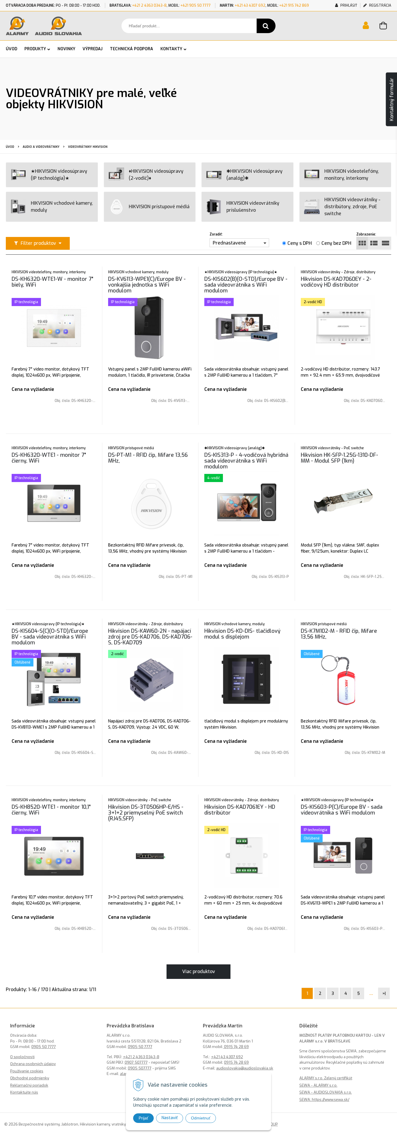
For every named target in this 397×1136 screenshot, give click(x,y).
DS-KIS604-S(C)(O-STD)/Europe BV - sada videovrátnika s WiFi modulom (50, 637)
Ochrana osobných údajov (33, 1063)
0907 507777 (136, 1062)
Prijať (143, 1118)
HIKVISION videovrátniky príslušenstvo (252, 206)
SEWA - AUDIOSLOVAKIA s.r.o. (325, 1092)
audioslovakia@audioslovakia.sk (244, 1068)
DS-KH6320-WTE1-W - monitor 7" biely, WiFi (52, 282)
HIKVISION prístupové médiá (159, 207)
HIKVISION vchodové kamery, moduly (62, 206)
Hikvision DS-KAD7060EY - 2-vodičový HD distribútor (336, 282)
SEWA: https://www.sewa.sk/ (324, 1099)
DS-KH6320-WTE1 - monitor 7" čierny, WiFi (49, 458)
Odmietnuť (200, 1118)
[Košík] (385, 26)
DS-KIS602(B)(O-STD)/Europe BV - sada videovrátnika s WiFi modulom (245, 285)
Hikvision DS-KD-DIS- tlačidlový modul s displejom (242, 634)
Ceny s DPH (299, 243)
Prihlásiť (348, 5)
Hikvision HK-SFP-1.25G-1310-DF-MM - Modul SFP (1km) (339, 458)
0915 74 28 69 (236, 1046)
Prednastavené (229, 243)
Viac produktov (198, 971)
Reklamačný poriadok (29, 1085)
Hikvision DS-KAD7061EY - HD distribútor (239, 810)
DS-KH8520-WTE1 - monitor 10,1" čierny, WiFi (51, 810)
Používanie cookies (26, 1071)
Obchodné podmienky (29, 1078)
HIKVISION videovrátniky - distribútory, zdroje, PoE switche (352, 207)
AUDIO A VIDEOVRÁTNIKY (41, 147)
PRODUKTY (35, 49)
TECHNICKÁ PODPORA (131, 49)
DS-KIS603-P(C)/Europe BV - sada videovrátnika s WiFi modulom (341, 810)
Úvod (10, 147)
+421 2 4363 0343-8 (149, 5)
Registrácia (379, 5)
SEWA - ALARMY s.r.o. (318, 1085)
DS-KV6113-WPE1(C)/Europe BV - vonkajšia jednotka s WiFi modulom (147, 285)
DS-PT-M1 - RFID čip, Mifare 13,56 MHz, (148, 458)
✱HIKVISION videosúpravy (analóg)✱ (254, 174)
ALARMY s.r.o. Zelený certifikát (325, 1078)
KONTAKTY (171, 49)
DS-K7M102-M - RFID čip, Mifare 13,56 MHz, (339, 634)
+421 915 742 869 (294, 5)
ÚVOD (11, 49)
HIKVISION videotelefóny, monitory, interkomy (351, 174)
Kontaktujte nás (24, 1092)
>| (384, 993)
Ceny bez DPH (336, 243)
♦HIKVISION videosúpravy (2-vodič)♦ (156, 174)
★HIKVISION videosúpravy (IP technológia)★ (59, 174)
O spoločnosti (22, 1056)
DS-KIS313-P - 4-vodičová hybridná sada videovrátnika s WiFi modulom (246, 461)
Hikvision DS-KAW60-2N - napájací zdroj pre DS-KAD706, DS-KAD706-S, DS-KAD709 (150, 637)
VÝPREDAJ (93, 49)
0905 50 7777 (43, 1046)
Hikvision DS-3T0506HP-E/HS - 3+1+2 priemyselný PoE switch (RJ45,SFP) (145, 813)
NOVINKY (66, 49)
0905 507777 (139, 1068)
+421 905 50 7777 (195, 5)
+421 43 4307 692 (250, 5)
